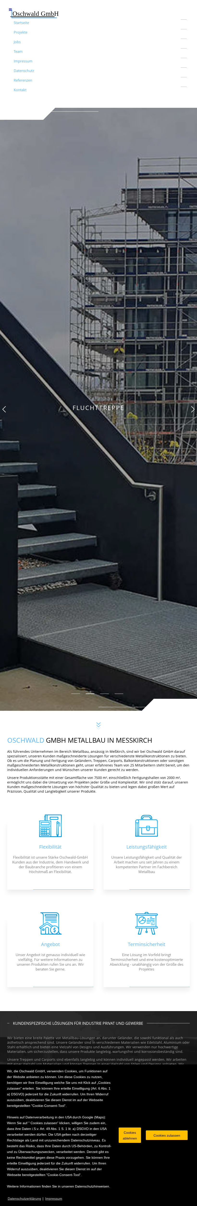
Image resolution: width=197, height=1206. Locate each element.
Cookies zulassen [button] (167, 1135)
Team (18, 51)
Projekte (20, 32)
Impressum (23, 61)
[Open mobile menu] (10, 9)
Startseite (21, 22)
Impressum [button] (53, 1198)
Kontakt (20, 89)
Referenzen (23, 80)
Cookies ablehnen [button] (130, 1135)
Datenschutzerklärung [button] (24, 1198)
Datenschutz (24, 70)
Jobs (17, 41)
